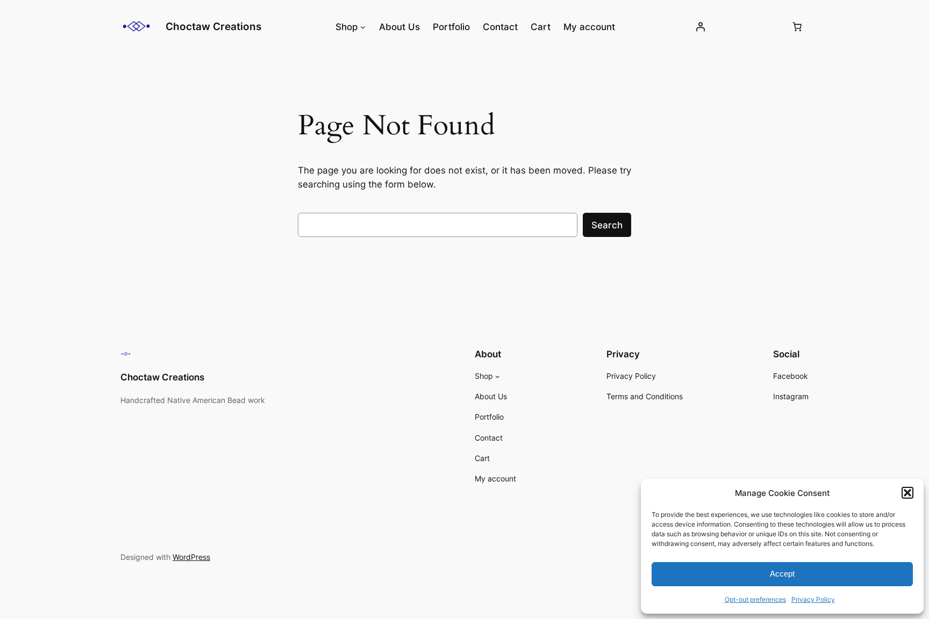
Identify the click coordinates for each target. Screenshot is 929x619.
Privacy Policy (813, 599)
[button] (907, 492)
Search (607, 225)
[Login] (700, 27)
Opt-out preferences (755, 599)
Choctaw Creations (213, 26)
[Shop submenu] (363, 27)
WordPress (191, 557)
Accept (782, 573)
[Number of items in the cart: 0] (797, 27)
